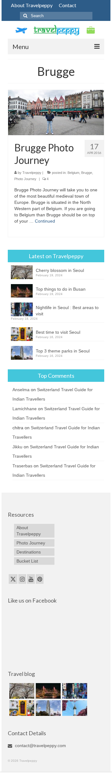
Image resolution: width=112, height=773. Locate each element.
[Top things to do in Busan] (47, 691)
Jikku (17, 446)
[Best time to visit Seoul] (21, 708)
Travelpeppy (31, 173)
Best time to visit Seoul (58, 332)
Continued (45, 221)
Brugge (86, 173)
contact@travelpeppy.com (40, 745)
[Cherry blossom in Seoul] (21, 691)
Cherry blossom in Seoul (60, 270)
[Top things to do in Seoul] (74, 708)
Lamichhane (24, 408)
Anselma (21, 389)
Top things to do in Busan (61, 289)
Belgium (73, 173)
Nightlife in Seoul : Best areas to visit (67, 310)
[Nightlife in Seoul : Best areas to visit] (74, 691)
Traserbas (22, 465)
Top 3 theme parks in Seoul (63, 350)
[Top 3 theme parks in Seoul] (47, 708)
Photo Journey (25, 179)
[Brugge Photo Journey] (56, 112)
